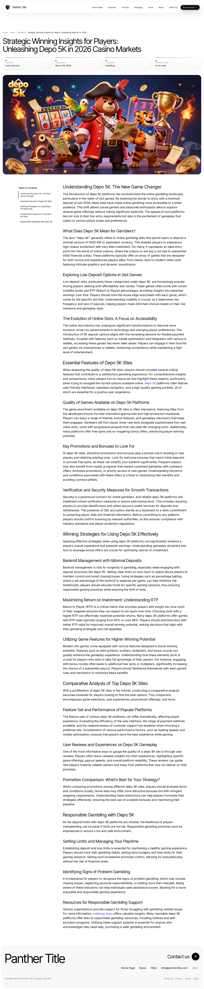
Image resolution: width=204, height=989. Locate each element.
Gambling (22, 32)
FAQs (154, 967)
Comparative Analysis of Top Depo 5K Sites (35, 215)
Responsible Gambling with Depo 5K (36, 222)
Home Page (128, 967)
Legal (195, 978)
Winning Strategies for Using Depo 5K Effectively (35, 207)
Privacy (178, 978)
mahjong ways (103, 913)
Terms (188, 978)
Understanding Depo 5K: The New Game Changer (35, 194)
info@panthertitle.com (174, 967)
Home (5, 32)
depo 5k (150, 383)
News (12, 32)
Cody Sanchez (12, 65)
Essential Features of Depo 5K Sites (36, 201)
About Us (168, 978)
